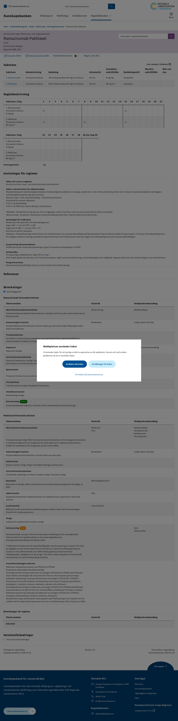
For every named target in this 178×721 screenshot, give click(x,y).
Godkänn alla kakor (75, 364)
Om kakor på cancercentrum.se (89, 374)
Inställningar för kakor (102, 364)
